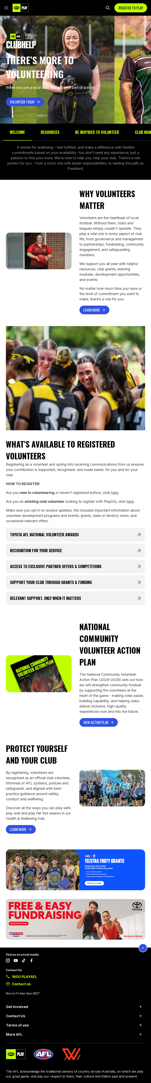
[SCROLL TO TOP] (143, 948)
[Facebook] (31, 961)
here (114, 493)
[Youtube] (16, 961)
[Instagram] (8, 961)
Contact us (21, 984)
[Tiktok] (24, 961)
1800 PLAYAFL (24, 977)
